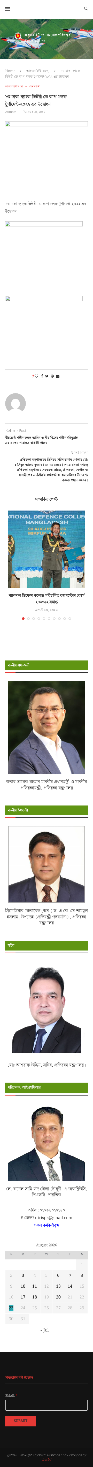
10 (23, 1286)
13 (58, 1286)
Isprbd (46, 1459)
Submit (20, 1421)
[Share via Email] (57, 376)
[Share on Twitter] (47, 376)
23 (11, 1308)
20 (58, 1297)
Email (11, 1396)
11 (34, 1286)
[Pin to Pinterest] (52, 376)
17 (23, 1297)
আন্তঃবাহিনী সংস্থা (37, 71)
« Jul (44, 1330)
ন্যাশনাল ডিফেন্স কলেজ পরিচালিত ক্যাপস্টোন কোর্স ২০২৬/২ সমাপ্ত (46, 598)
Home (10, 71)
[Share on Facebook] (42, 376)
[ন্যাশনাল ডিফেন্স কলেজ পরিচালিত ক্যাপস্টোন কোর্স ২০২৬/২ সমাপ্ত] (46, 549)
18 (34, 1297)
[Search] (86, 8)
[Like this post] (36, 376)
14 (70, 1286)
